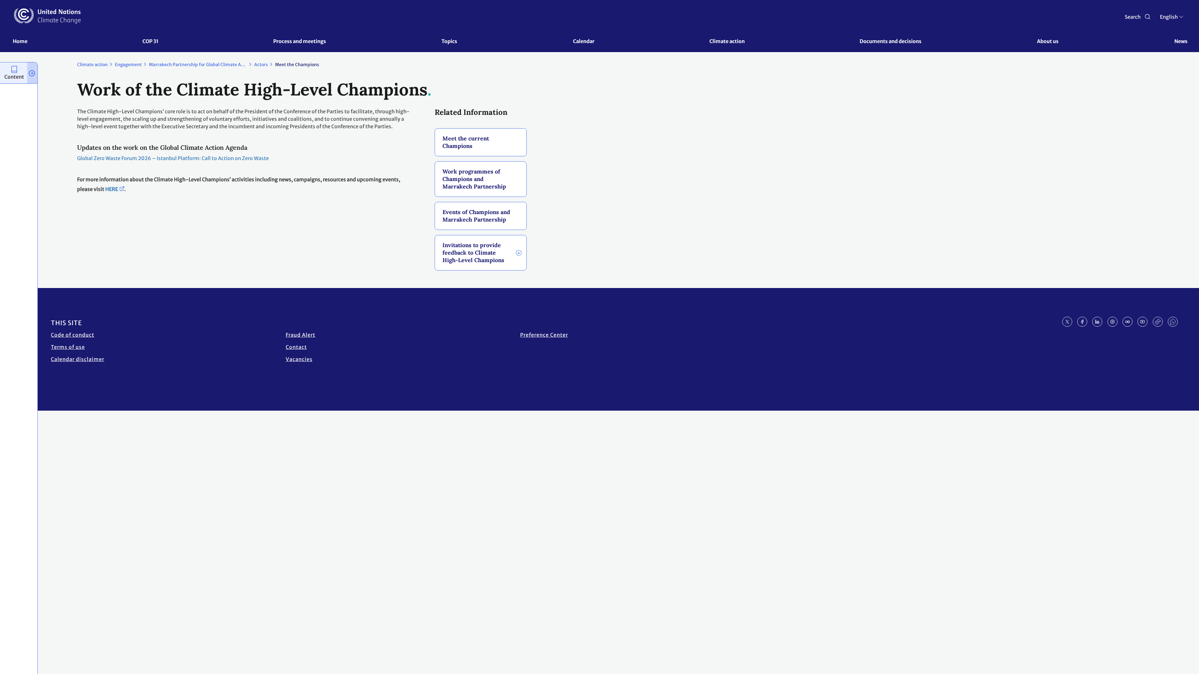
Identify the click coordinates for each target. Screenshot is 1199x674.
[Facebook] (1082, 322)
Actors (261, 64)
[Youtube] (1142, 322)
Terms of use (68, 347)
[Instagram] (1113, 322)
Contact (296, 347)
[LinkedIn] (1097, 322)
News (1180, 41)
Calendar (584, 41)
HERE (111, 189)
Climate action (727, 41)
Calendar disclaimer (77, 359)
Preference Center (544, 335)
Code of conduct (72, 335)
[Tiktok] (1158, 322)
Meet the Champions (297, 64)
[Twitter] (1067, 322)
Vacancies (299, 359)
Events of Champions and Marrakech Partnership (476, 215)
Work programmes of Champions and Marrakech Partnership (474, 179)
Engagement (128, 64)
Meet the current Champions (465, 142)
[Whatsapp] (1173, 322)
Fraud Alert (300, 335)
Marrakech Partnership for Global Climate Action (200, 64)
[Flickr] (1127, 322)
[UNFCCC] (47, 16)
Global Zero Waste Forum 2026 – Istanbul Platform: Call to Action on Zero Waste (173, 158)
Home (20, 41)
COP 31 (150, 41)
